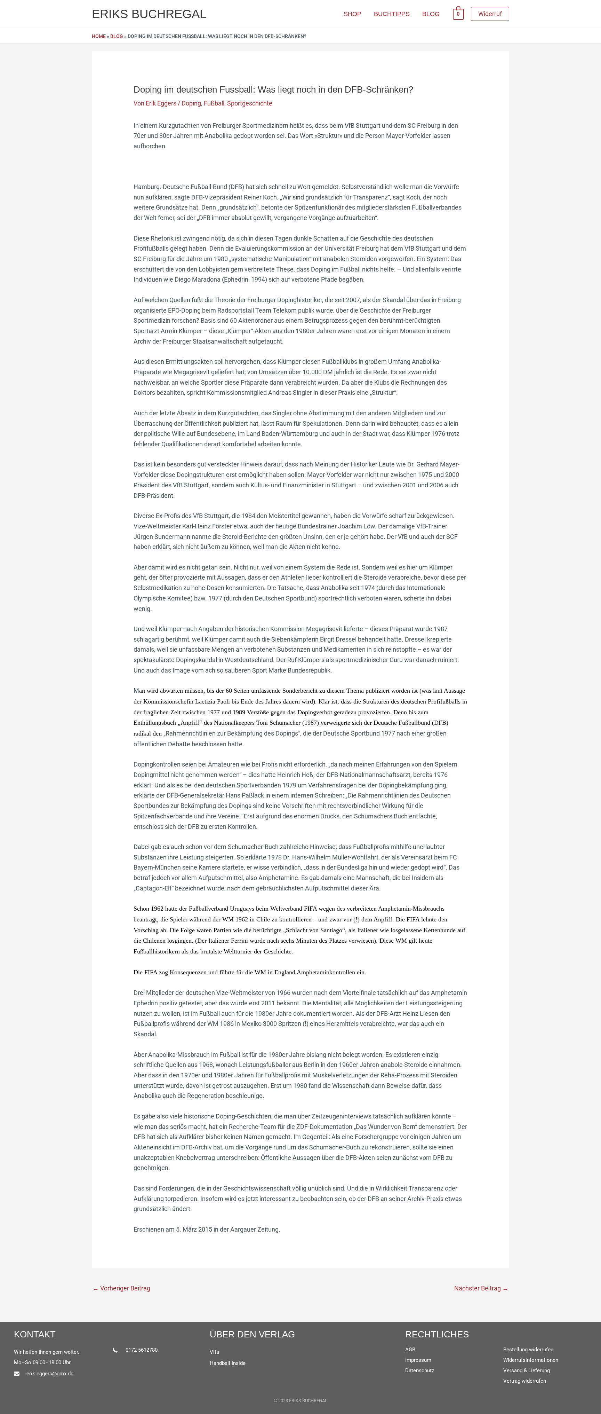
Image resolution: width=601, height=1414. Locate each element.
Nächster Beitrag (481, 1288)
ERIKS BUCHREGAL (149, 14)
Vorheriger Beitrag (121, 1288)
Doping (191, 103)
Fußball (214, 103)
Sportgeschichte (249, 103)
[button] (490, 14)
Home (99, 36)
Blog (116, 36)
